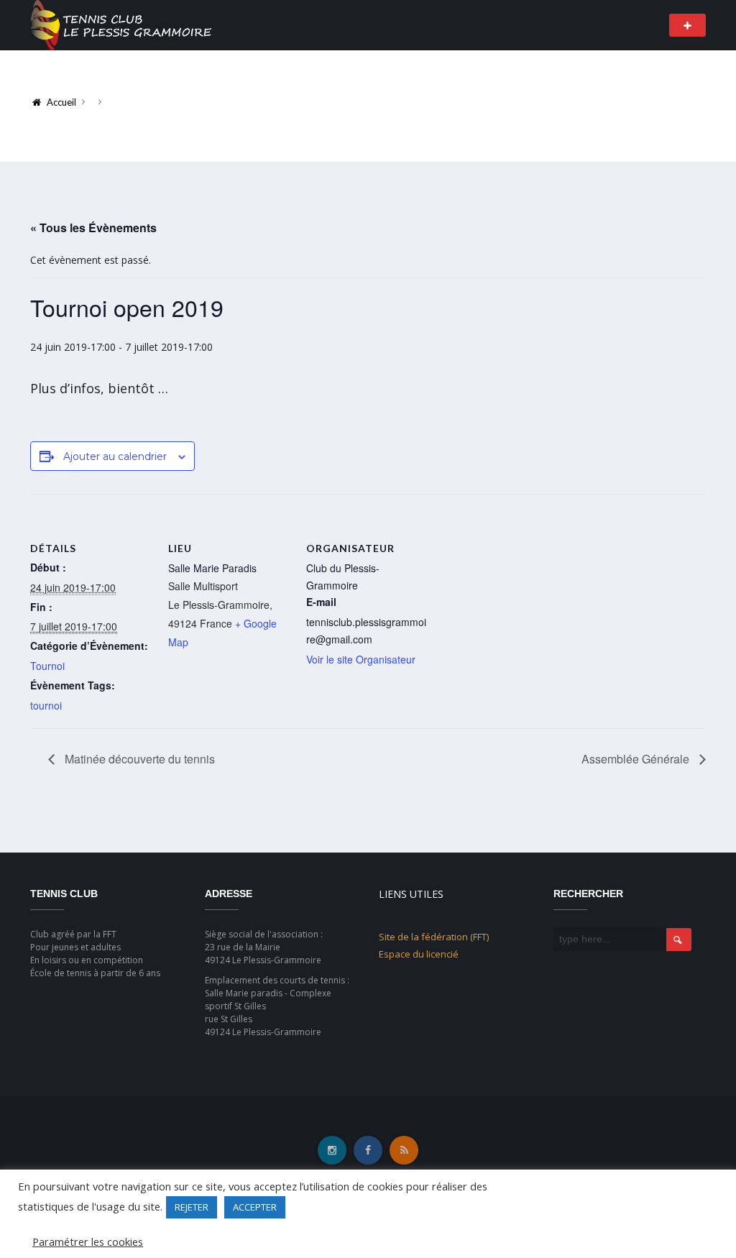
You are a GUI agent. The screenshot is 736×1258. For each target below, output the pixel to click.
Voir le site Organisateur (360, 659)
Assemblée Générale (636, 758)
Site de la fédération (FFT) (434, 936)
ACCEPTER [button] (255, 1206)
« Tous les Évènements (93, 227)
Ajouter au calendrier (115, 456)
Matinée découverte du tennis (138, 758)
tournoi (46, 705)
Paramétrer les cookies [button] (87, 1241)
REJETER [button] (191, 1206)
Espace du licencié (419, 953)
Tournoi (47, 665)
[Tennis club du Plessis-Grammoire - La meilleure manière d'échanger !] (120, 24)
